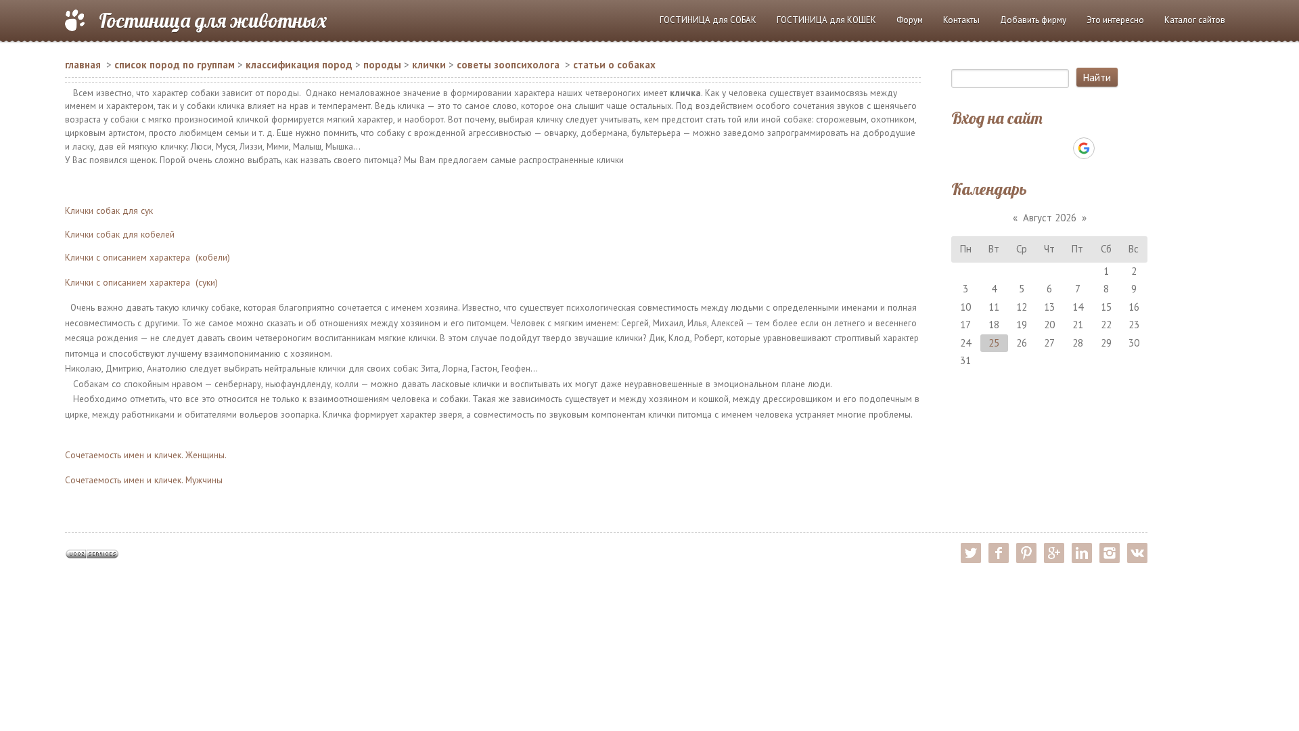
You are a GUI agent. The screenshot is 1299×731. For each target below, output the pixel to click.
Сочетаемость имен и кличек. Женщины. (146, 455)
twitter (971, 553)
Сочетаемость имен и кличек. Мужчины (144, 480)
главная (83, 64)
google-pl (1054, 553)
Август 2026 (1049, 217)
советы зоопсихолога (508, 64)
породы (382, 64)
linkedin (1082, 553)
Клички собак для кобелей (120, 234)
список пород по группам (174, 64)
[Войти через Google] (1084, 148)
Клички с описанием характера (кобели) (147, 257)
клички (429, 64)
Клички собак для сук (109, 210)
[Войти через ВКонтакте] (1014, 148)
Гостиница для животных (213, 20)
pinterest (1026, 553)
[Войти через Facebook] (1037, 148)
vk (1137, 553)
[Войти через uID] (991, 148)
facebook (998, 553)
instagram (1109, 553)
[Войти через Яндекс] (1060, 148)
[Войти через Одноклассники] (1107, 148)
